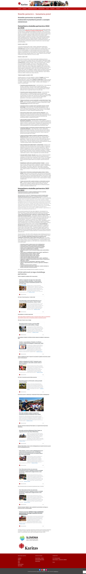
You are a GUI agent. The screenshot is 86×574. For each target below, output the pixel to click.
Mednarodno (41, 8)
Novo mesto (20, 565)
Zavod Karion (37, 561)
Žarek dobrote (57, 558)
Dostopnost (43, 571)
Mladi (47, 8)
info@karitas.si (56, 571)
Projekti (52, 8)
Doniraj (24, 8)
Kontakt (58, 8)
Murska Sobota (20, 564)
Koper (19, 562)
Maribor (19, 559)
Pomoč (19, 8)
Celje (19, 561)
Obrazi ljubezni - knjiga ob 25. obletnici (60, 559)
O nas (54, 562)
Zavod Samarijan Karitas (39, 559)
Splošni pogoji (39, 571)
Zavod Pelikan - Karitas (39, 558)
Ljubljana (19, 558)
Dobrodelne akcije (32, 8)
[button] (65, 8)
